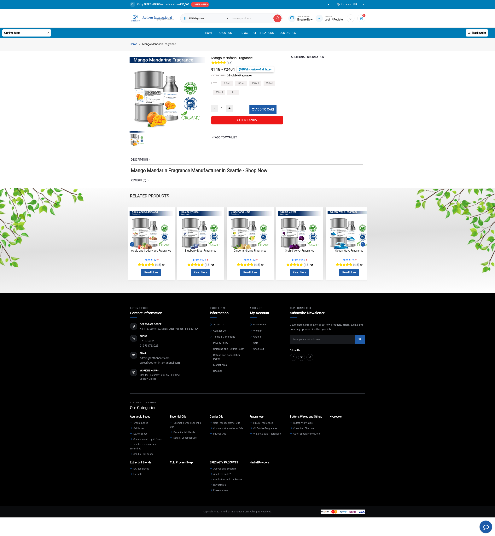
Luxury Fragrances (263, 423)
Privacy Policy (220, 342)
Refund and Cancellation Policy (227, 357)
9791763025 (147, 341)
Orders (257, 336)
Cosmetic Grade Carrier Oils (228, 428)
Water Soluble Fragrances (267, 433)
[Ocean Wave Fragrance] (311, 264)
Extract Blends (141, 468)
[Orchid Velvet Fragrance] (262, 264)
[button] (362, 244)
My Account (260, 324)
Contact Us (288, 32)
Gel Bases (138, 428)
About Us (218, 324)
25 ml (227, 83)
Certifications (263, 32)
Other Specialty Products (306, 433)
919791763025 (149, 345)
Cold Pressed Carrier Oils (226, 423)
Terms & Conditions (224, 336)
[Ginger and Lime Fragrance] (212, 264)
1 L (233, 92)
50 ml (241, 83)
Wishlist (257, 330)
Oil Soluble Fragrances (265, 428)
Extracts (137, 474)
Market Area (220, 364)
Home (209, 32)
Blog (244, 32)
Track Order (479, 32)
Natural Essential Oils (185, 437)
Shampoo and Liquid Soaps (147, 439)
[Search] (277, 18)
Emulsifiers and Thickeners (227, 479)
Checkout (258, 348)
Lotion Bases (140, 433)
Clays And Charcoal (303, 428)
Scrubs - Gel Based (143, 454)
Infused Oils (219, 433)
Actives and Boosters (224, 468)
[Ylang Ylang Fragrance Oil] (361, 264)
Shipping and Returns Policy (228, 348)
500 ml (219, 92)
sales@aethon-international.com (160, 362)
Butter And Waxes (303, 423)
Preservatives (220, 490)
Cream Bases (140, 423)
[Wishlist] (350, 18)
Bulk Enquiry (248, 120)
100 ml (255, 83)
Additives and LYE (222, 474)
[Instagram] (309, 357)
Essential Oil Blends (184, 432)
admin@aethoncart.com (155, 358)
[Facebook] (293, 357)
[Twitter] (301, 357)
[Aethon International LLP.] (152, 18)
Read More (151, 272)
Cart (255, 342)
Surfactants (219, 485)
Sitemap (218, 370)
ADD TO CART (264, 109)
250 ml (269, 83)
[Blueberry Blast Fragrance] (163, 264)
